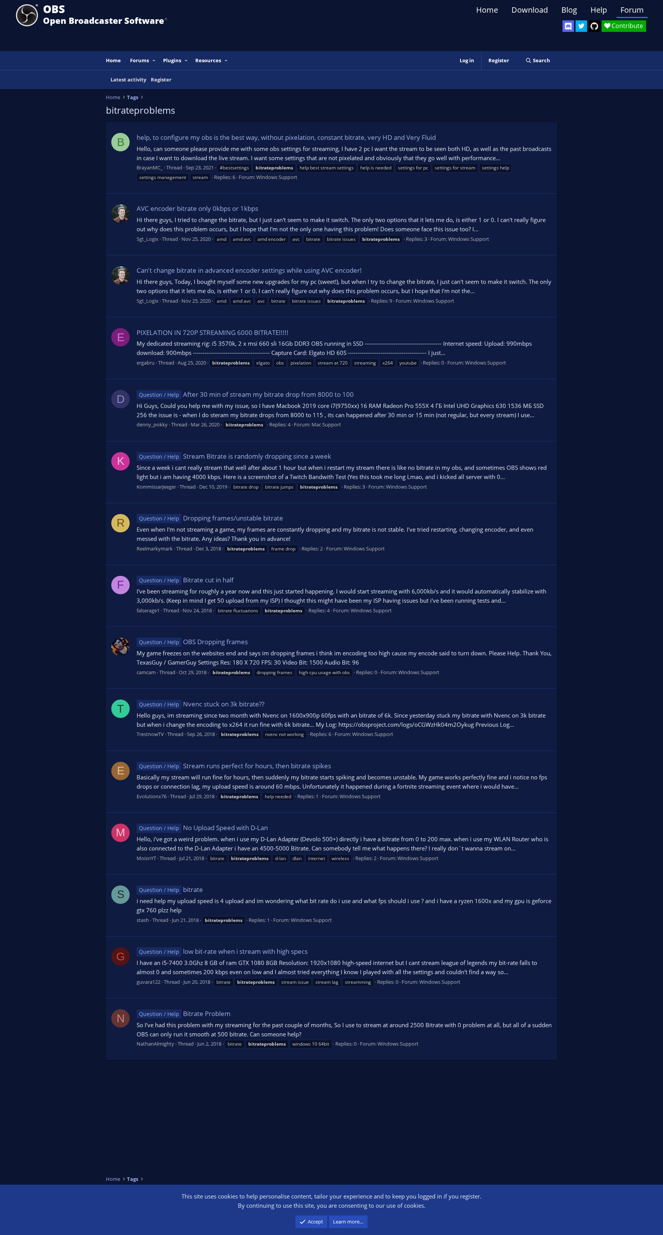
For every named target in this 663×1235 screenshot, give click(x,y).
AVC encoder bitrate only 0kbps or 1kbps (197, 208)
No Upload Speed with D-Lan (203, 827)
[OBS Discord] (568, 26)
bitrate (171, 889)
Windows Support (276, 177)
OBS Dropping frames (193, 641)
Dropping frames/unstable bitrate (211, 518)
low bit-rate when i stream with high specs (223, 951)
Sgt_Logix (147, 238)
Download (529, 10)
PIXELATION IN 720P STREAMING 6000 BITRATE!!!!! (213, 332)
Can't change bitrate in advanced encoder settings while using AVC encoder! (249, 270)
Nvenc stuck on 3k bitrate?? (201, 704)
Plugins (172, 60)
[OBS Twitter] (581, 26)
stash (143, 920)
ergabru (146, 362)
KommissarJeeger (156, 486)
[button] (154, 60)
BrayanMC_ (150, 167)
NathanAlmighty (155, 1043)
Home (487, 10)
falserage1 (148, 610)
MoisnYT (146, 858)
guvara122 (148, 981)
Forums (139, 60)
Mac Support (326, 424)
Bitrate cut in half (186, 579)
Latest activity (128, 79)
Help (598, 10)
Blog (569, 10)
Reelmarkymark (155, 548)
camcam (146, 672)
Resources (208, 60)
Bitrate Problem (185, 1013)
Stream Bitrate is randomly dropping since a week (235, 456)
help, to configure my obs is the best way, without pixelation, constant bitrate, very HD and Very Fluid (286, 137)
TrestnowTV (150, 734)
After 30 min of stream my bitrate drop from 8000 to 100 (246, 394)
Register (161, 79)
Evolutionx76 (152, 796)
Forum (632, 10)
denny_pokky (152, 424)
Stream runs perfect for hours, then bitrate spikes (235, 765)
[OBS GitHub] (594, 26)
